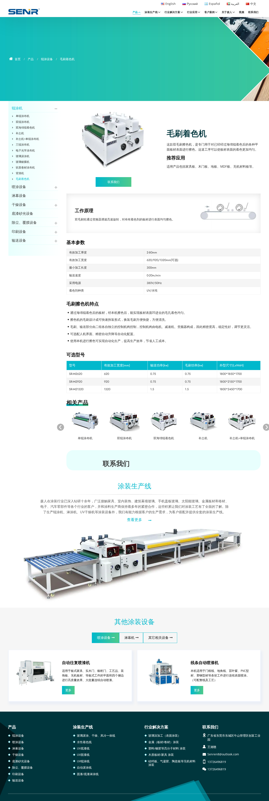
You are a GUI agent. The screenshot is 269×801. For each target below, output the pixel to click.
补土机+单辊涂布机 (242, 438)
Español (214, 4)
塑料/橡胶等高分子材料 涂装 (167, 748)
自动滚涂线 (84, 767)
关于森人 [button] (227, 12)
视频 (241, 12)
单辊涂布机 (85, 438)
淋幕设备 (19, 195)
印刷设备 (19, 231)
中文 (253, 4)
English (170, 4)
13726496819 (216, 762)
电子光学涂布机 (25, 150)
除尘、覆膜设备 (24, 222)
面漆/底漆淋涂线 (88, 774)
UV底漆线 (83, 748)
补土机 (203, 438)
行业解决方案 (156, 727)
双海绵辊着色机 (163, 438)
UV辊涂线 (83, 761)
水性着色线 (84, 742)
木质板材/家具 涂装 (161, 755)
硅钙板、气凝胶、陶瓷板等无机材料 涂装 (171, 763)
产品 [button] (135, 12)
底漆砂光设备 (22, 213)
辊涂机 (17, 108)
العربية (235, 4)
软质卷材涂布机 (25, 167)
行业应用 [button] (192, 12)
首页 (17, 59)
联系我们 (253, 12)
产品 (31, 59)
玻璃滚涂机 (22, 156)
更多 (68, 690)
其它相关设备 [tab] (158, 637)
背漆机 (20, 173)
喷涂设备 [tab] (104, 637)
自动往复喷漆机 (76, 663)
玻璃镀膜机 (22, 162)
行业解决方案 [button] (172, 12)
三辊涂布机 (22, 144)
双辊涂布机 (124, 438)
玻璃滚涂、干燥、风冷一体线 (96, 735)
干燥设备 (19, 204)
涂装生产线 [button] (151, 12)
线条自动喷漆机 (205, 663)
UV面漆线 (83, 755)
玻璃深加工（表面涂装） (164, 735)
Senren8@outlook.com (223, 754)
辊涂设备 (47, 59)
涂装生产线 (134, 486)
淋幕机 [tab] (129, 637)
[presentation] (60, 427)
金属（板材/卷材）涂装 (163, 742)
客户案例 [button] (209, 12)
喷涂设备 (19, 186)
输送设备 (19, 240)
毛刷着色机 (22, 179)
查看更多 (134, 520)
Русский (192, 4)
